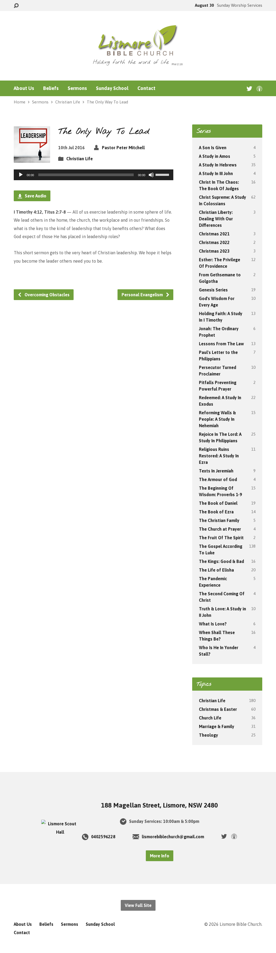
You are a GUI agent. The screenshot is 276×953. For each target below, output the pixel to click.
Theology (208, 735)
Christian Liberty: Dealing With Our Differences (216, 219)
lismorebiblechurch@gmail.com (173, 836)
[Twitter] (249, 88)
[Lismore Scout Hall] (60, 832)
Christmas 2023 (214, 251)
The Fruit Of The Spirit (221, 537)
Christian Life (67, 102)
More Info (159, 855)
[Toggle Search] (16, 5)
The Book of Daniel (218, 503)
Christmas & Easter (218, 709)
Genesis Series (213, 289)
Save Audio (35, 195)
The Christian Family (219, 520)
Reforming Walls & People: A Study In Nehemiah (217, 419)
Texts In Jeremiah (216, 470)
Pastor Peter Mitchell (123, 147)
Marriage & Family (216, 726)
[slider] (163, 174)
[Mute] (151, 175)
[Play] (20, 175)
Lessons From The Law (221, 343)
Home (19, 102)
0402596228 (103, 836)
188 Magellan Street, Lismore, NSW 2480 (159, 805)
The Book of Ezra (216, 511)
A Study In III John (216, 173)
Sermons (77, 88)
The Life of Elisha (216, 570)
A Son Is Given (212, 147)
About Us (24, 88)
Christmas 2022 (214, 242)
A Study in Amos (214, 156)
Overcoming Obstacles (46, 294)
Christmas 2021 (214, 233)
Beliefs (50, 88)
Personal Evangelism (143, 294)
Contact (146, 88)
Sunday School (112, 88)
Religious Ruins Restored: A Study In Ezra (219, 456)
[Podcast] (259, 88)
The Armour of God (218, 479)
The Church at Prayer (220, 529)
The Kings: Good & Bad (221, 561)
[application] (93, 174)
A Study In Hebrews (218, 164)
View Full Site (138, 905)
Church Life (210, 717)
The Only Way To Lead (107, 102)
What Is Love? (213, 623)
